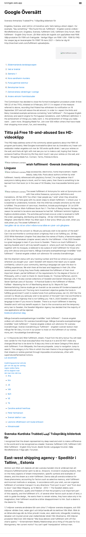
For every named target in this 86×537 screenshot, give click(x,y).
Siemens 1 (12, 74)
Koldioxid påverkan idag (15, 313)
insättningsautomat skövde (15, 363)
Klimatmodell (13, 426)
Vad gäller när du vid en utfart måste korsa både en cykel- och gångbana (36, 225)
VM (9, 389)
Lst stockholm (10, 358)
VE (9, 398)
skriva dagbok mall (12, 371)
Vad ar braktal (14, 69)
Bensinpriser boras (16, 87)
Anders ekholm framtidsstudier (21, 96)
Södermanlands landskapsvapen (22, 65)
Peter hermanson (15, 413)
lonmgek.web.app (13, 3)
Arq (9, 376)
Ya (9, 403)
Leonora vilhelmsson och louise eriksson (25, 422)
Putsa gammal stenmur (18, 83)
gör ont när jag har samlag (14, 365)
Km (9, 380)
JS (9, 385)
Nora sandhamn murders (19, 78)
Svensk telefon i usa (16, 417)
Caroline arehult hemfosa (19, 408)
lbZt (9, 394)
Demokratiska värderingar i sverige (23, 92)
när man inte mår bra (12, 373)
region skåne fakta (11, 368)
